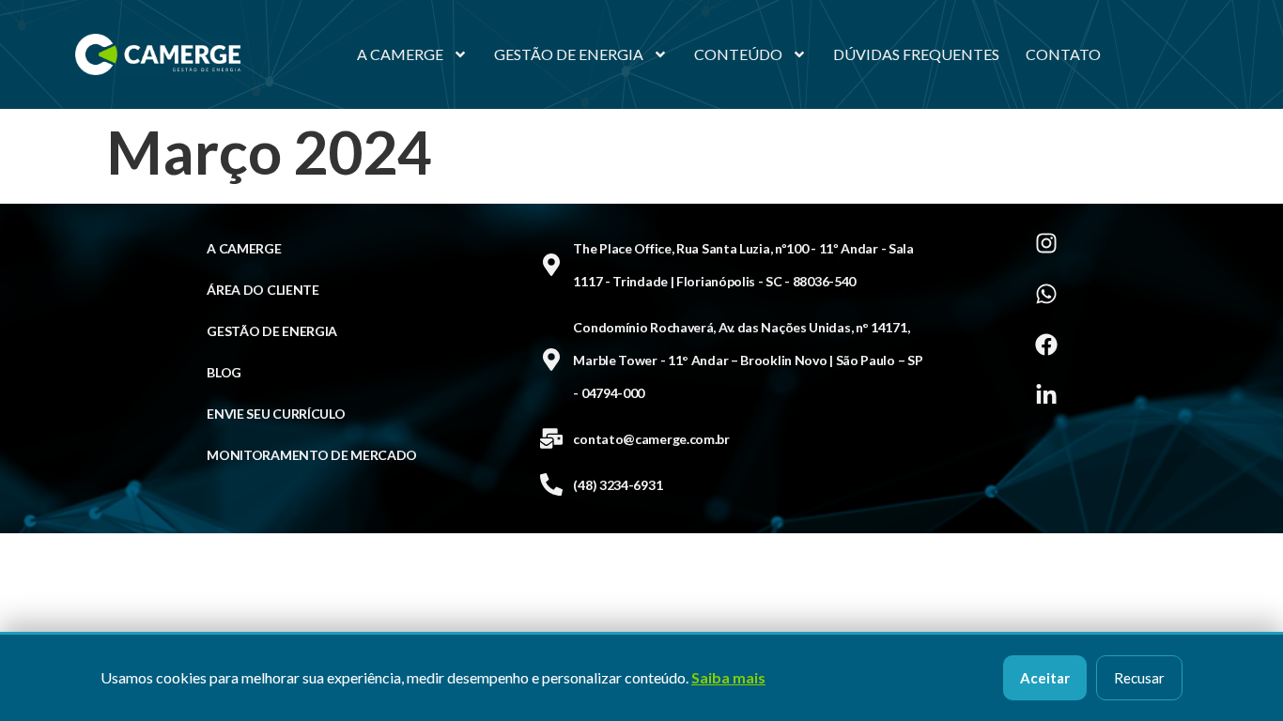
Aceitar (1045, 677)
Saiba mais (728, 677)
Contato (1063, 54)
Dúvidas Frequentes (916, 54)
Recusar (1139, 677)
